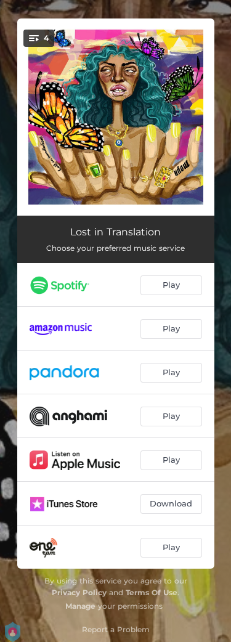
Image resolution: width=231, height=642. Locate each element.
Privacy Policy (79, 592)
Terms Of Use (151, 592)
